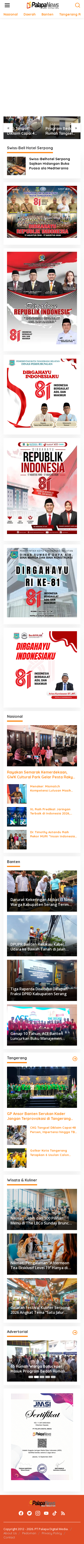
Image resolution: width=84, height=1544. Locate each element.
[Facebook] (21, 1513)
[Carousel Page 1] (30, 1377)
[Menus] (7, 5)
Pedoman (29, 1533)
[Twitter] (29, 1513)
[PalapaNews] (43, 5)
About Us (10, 1533)
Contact (9, 1537)
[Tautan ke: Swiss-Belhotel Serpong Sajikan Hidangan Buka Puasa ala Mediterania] (16, 165)
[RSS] (63, 1513)
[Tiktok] (55, 1513)
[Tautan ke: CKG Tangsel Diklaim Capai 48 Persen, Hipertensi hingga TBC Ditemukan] (17, 1135)
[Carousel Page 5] (53, 1377)
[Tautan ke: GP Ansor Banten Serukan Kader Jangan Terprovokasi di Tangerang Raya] (42, 1087)
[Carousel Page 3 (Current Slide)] (42, 1377)
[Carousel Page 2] (36, 1377)
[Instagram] (38, 1513)
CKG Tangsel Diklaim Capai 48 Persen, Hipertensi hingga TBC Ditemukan (22, 131)
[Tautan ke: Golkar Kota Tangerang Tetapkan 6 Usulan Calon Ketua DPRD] (17, 1158)
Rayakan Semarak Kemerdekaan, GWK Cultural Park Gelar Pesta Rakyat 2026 (42, 775)
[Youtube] (46, 1513)
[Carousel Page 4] (47, 1377)
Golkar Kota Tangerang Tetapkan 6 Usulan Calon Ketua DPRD (49, 1153)
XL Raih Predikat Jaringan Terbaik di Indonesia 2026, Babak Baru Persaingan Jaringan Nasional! (50, 811)
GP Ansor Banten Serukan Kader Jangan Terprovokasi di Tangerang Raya (39, 1116)
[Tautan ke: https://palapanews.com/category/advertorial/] (75, 1332)
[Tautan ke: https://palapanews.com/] (75, 1059)
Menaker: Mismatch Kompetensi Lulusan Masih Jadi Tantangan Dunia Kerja (52, 788)
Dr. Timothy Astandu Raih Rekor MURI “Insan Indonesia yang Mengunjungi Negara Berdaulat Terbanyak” (52, 834)
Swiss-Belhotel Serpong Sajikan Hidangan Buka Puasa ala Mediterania (49, 163)
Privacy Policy (52, 1533)
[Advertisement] (42, 65)
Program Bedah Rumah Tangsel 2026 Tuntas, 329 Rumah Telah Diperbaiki (61, 131)
